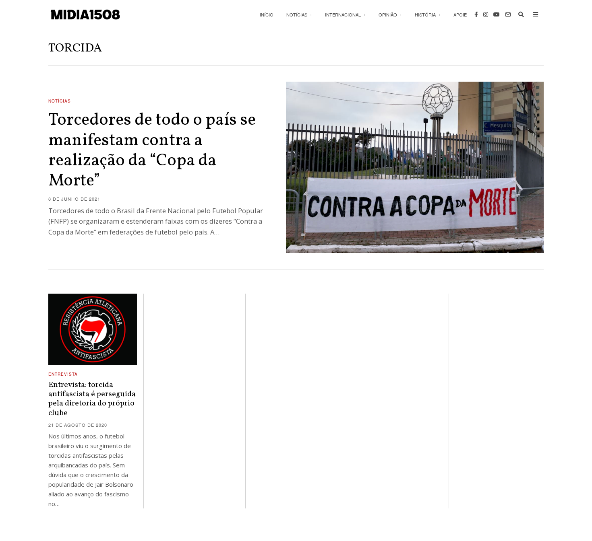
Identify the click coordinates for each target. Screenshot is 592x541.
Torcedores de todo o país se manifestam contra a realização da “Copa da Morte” (152, 151)
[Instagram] (485, 14)
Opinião (388, 14)
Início (266, 14)
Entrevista (63, 374)
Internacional (343, 14)
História (425, 14)
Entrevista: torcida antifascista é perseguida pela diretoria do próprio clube (92, 399)
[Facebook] (476, 14)
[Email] (508, 14)
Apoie (460, 14)
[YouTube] (496, 14)
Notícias (296, 14)
